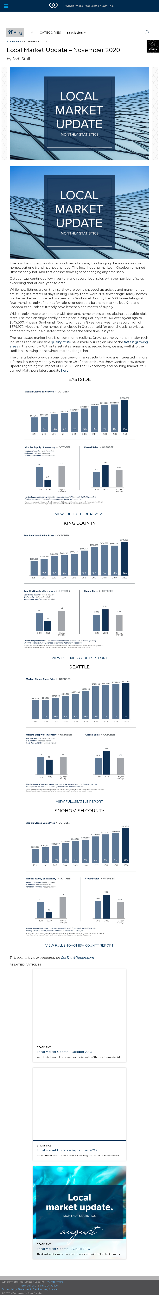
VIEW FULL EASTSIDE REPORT (79, 514)
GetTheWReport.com (77, 958)
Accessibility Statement (16, 1289)
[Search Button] (147, 32)
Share (153, 49)
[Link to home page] (53, 7)
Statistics (14, 41)
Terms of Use (28, 1285)
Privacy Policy (49, 1285)
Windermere (55, 1281)
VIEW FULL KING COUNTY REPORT (79, 658)
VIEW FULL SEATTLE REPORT (79, 801)
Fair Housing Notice (45, 1289)
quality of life (61, 342)
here (64, 370)
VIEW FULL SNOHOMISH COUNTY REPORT (79, 945)
